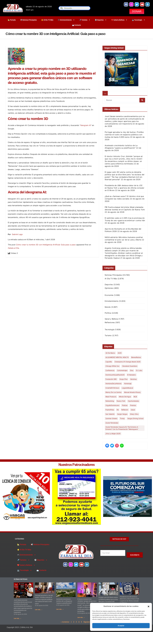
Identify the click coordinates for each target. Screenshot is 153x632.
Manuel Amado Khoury (132, 392)
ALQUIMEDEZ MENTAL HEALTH (117, 357)
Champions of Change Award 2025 (127, 362)
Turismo (108, 335)
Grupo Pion (124, 379)
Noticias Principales (113, 275)
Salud (133, 410)
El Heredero (131, 375)
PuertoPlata (110, 410)
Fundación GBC (111, 379)
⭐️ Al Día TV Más (47, 20)
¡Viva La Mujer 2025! (113, 434)
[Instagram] (131, 4)
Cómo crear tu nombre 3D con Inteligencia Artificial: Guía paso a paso (46, 245)
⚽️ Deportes (99, 20)
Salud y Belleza (111, 319)
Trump (122, 418)
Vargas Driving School (135, 418)
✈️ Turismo (83, 20)
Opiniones (109, 288)
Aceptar (121, 625)
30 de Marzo (110, 353)
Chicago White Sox (112, 366)
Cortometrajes (122, 370)
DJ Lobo (139, 370)
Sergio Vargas (122, 414)
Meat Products (111, 397)
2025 (120, 353)
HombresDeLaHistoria (113, 383)
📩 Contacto (76, 25)
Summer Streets (111, 418)
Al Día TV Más (111, 278)
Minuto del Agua (125, 397)
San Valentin (110, 414)
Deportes (109, 284)
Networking (110, 401)
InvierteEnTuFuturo (112, 388)
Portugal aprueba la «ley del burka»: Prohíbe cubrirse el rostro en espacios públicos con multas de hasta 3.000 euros (124, 134)
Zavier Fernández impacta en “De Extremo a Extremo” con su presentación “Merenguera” (122, 428)
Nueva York (121, 401)
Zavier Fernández (112, 423)
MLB (135, 397)
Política (108, 313)
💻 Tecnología (137, 20)
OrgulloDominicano (112, 405)
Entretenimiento (112, 301)
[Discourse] (121, 445)
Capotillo (109, 362)
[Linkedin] (147, 4)
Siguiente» (87, 622)
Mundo (108, 307)
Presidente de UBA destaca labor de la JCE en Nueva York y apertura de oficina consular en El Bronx (124, 187)
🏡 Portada (12, 20)
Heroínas (133, 379)
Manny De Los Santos (113, 392)
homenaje (127, 383)
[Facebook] (126, 4)
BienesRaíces (136, 357)
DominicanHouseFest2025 (115, 375)
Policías (124, 405)
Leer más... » (17, 618)
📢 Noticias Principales (28, 20)
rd (118, 410)
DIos (131, 370)
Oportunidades (133, 401)
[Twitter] (137, 4)
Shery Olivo (134, 414)
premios (133, 405)
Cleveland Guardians (129, 366)
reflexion (124, 410)
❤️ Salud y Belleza (117, 20)
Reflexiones (110, 322)
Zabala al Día (13, 248)
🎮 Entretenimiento (65, 20)
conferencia (110, 370)
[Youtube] (142, 4)
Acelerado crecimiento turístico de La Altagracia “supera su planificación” (64, 601)
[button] (148, 606)
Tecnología (109, 329)
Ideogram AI (85, 125)
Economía (109, 295)
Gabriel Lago (17, 234)
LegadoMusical (127, 388)
